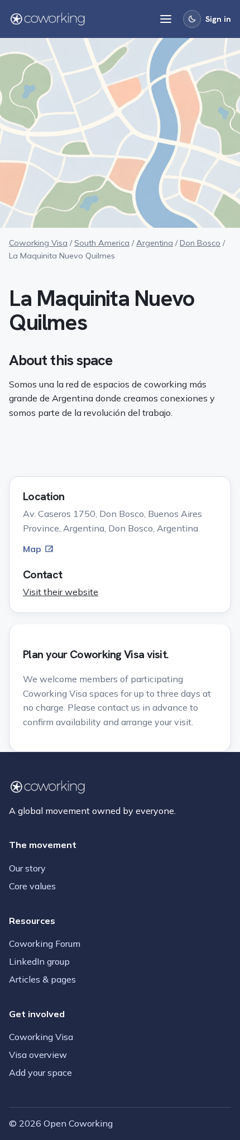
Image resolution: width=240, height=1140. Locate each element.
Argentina (154, 243)
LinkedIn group (39, 961)
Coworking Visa (38, 243)
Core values (32, 886)
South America (101, 243)
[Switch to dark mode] (192, 19)
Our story (27, 868)
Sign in (218, 19)
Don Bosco (200, 243)
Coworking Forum (44, 943)
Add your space (40, 1072)
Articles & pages (42, 979)
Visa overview (38, 1054)
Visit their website (60, 591)
